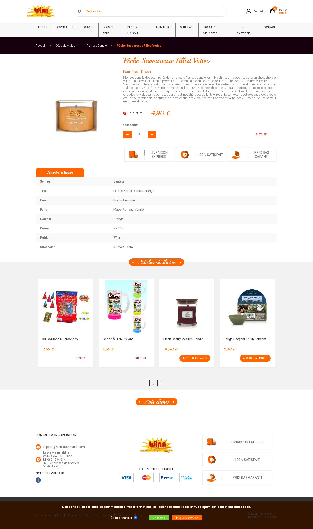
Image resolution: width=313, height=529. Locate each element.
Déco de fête (108, 30)
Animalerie (163, 27)
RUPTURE (80, 358)
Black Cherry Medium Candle (183, 339)
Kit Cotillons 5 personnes (60, 339)
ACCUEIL (43, 27)
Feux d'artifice (243, 30)
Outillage (187, 27)
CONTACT (269, 27)
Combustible (66, 27)
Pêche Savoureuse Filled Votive (139, 45)
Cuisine (89, 27)
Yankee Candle (97, 45)
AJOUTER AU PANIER (194, 358)
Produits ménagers (210, 30)
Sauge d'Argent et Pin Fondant (245, 339)
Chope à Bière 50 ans (118, 339)
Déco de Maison (132, 30)
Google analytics (122, 517)
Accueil (40, 45)
